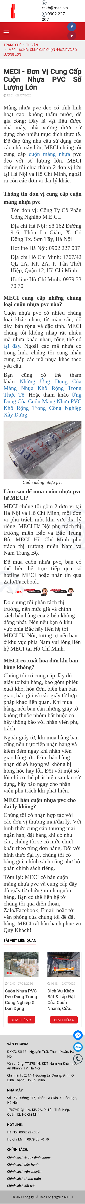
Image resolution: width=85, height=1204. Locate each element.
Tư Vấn (32, 45)
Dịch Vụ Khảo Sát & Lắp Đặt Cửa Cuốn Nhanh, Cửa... (61, 999)
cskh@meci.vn (55, 7)
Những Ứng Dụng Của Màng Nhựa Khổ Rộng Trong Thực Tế (42, 388)
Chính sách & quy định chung (29, 1157)
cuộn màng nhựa (49, 154)
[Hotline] (78, 1059)
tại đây (12, 346)
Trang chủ (12, 45)
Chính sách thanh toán (24, 1178)
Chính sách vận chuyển (24, 1171)
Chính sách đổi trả (20, 1185)
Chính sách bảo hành (22, 1164)
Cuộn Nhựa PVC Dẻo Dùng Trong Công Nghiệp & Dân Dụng (21, 999)
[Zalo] (78, 1047)
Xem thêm (20, 1020)
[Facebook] (78, 1035)
